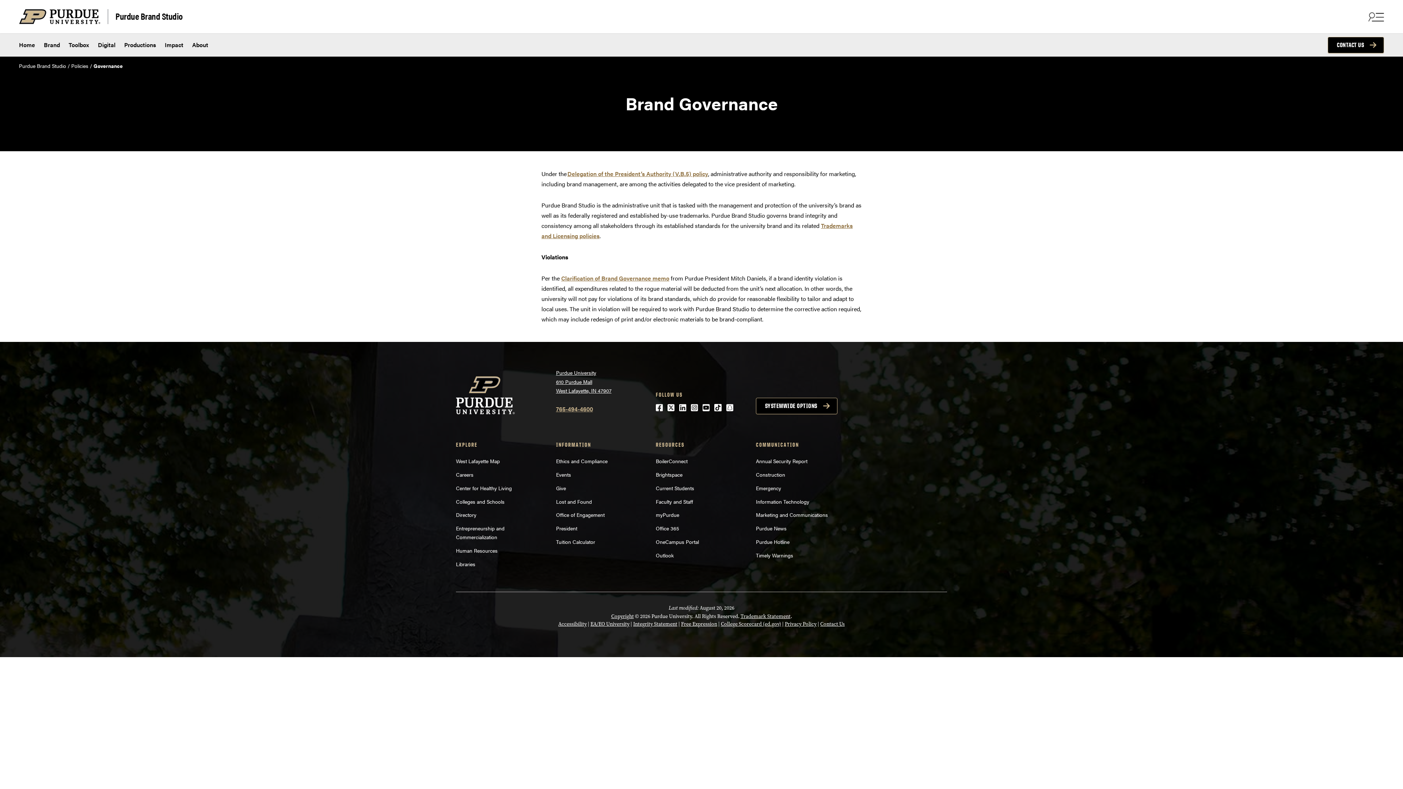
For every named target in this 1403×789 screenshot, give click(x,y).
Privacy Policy (801, 624)
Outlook (665, 555)
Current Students (675, 488)
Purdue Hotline (773, 541)
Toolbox (79, 45)
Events (563, 474)
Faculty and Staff (674, 501)
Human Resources (477, 550)
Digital (106, 45)
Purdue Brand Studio (149, 15)
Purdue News (771, 528)
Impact (174, 45)
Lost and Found (574, 501)
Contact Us (1350, 45)
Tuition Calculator (575, 541)
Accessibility (572, 624)
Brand (52, 45)
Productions (140, 45)
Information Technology (782, 501)
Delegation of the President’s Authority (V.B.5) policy (637, 173)
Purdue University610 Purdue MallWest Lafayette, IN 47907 (584, 381)
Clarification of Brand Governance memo (615, 278)
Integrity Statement (655, 624)
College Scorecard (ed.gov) (751, 624)
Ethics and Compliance (582, 461)
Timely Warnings (774, 555)
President (566, 528)
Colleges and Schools (480, 501)
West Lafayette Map (478, 461)
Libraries (465, 564)
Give (561, 488)
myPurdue (667, 514)
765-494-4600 (574, 409)
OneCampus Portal (677, 541)
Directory (466, 514)
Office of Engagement (580, 514)
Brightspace (669, 474)
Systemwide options (791, 405)
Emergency (768, 488)
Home (27, 45)
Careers (465, 474)
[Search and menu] (1375, 17)
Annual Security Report (781, 461)
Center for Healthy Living (484, 488)
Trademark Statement (766, 616)
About (200, 45)
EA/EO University (610, 624)
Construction (770, 474)
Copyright (622, 616)
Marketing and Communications (792, 514)
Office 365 (667, 528)
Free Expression (699, 624)
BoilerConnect (672, 461)
